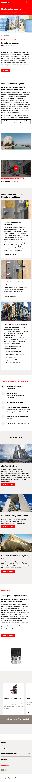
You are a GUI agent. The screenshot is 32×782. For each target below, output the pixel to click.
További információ (10, 254)
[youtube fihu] (5, 770)
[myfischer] (26, 2)
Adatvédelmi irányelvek (8, 779)
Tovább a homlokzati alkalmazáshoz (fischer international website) (16, 122)
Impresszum (23, 777)
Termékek (5, 70)
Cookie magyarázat (14, 777)
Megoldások (6, 35)
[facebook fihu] (2, 770)
